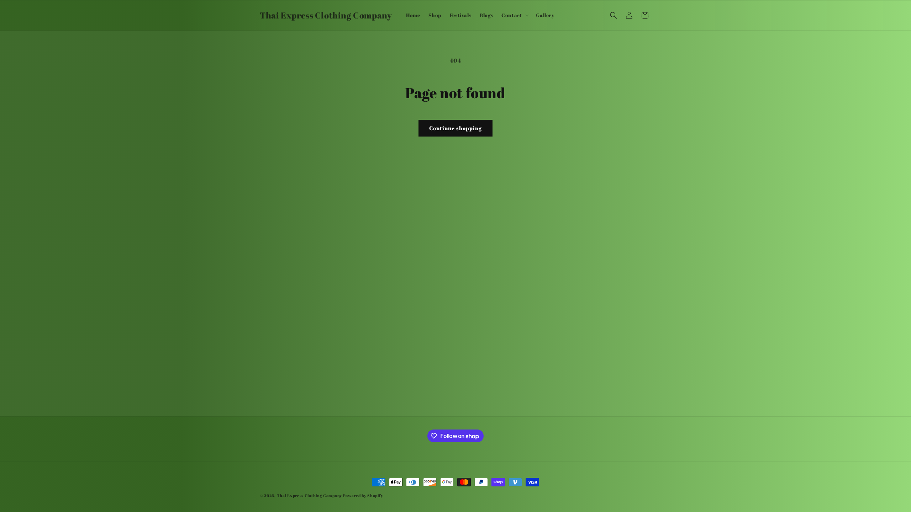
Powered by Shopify (363, 495)
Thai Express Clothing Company (310, 495)
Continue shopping (455, 128)
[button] (514, 15)
